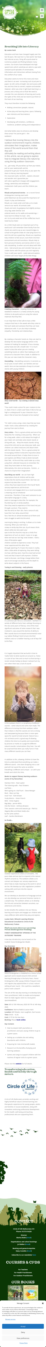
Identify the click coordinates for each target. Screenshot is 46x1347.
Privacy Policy (24, 1343)
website (19, 1064)
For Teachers (23, 1269)
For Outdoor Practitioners (23, 1276)
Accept (23, 1326)
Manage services (10, 1319)
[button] (43, 1303)
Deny (23, 1332)
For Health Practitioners (23, 1273)
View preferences (23, 1338)
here (34, 1255)
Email (29, 1238)
